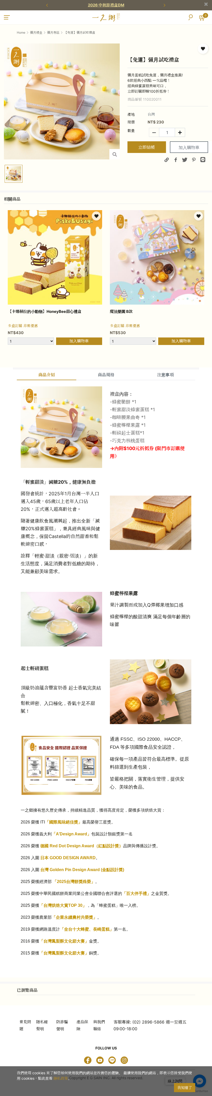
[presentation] (47, 5)
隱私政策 (61, 1078)
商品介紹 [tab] (46, 374)
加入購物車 (189, 147)
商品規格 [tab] (106, 374)
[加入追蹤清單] (203, 48)
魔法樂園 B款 (121, 311)
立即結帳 (146, 147)
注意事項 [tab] (165, 374)
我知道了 (184, 1087)
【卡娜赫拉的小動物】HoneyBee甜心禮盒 (44, 311)
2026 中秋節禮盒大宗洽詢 (112, 5)
